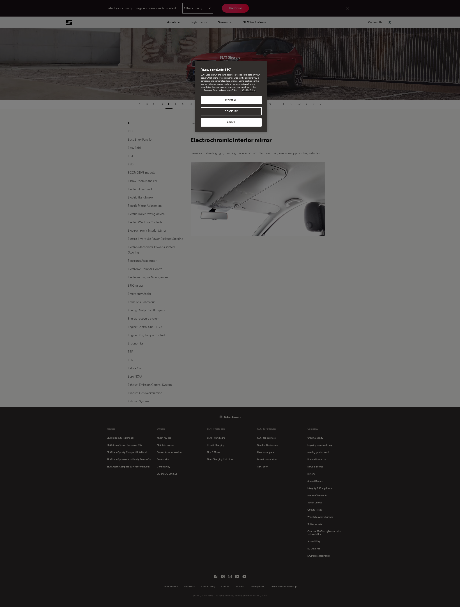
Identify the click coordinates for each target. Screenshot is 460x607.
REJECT (231, 122)
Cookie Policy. (249, 90)
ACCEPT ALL (231, 100)
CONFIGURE (231, 111)
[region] (231, 96)
